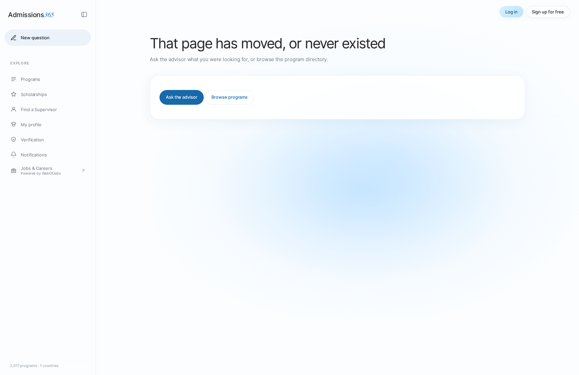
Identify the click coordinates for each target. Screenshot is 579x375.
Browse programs (229, 97)
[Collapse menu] (84, 14)
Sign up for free (548, 11)
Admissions (31, 14)
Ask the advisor (181, 97)
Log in (511, 11)
